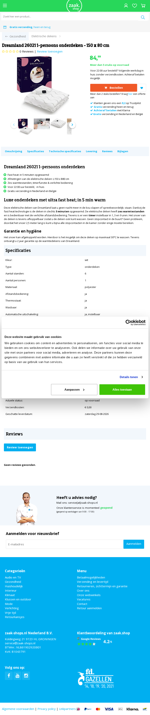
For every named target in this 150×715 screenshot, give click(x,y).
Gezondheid (13, 582)
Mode (9, 604)
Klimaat (10, 595)
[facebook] (9, 676)
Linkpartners (67, 709)
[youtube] (17, 676)
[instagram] (26, 676)
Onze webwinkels (89, 595)
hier (130, 94)
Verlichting (12, 608)
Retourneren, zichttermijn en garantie (102, 586)
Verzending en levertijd (92, 582)
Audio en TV (13, 577)
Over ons (83, 590)
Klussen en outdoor (18, 599)
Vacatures (83, 599)
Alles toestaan (122, 389)
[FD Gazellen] (95, 678)
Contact (82, 604)
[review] (94, 641)
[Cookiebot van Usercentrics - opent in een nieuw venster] (128, 323)
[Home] (74, 6)
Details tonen (129, 377)
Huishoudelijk (14, 586)
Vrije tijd (10, 613)
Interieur (11, 590)
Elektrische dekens (44, 36)
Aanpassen (72, 389)
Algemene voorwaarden (18, 709)
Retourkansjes (14, 617)
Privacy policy (47, 709)
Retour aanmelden (89, 608)
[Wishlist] (135, 6)
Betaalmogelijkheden (91, 577)
